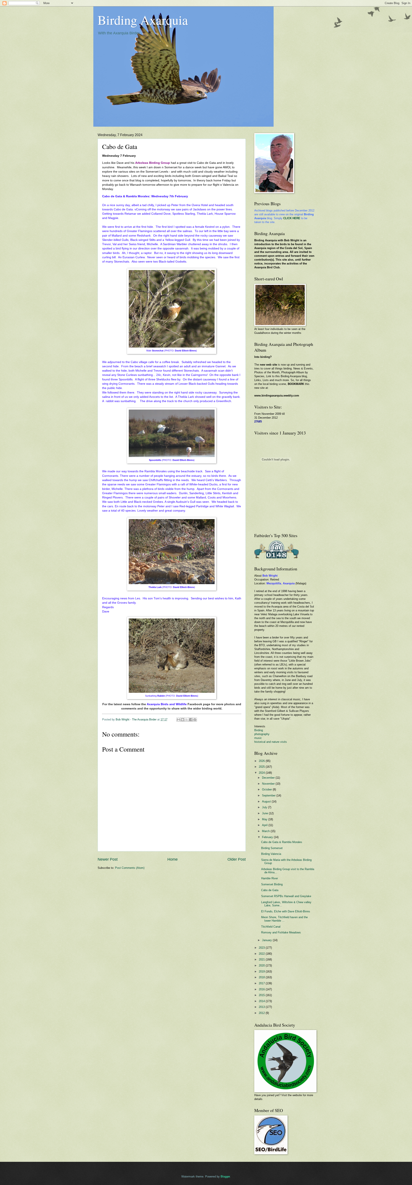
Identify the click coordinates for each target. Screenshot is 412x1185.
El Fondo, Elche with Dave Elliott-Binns (285, 911)
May (265, 819)
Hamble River (269, 878)
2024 (262, 772)
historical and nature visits (270, 741)
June (265, 813)
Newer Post (108, 859)
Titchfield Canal (270, 926)
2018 (262, 977)
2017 (262, 983)
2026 (262, 761)
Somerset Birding (272, 884)
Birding (258, 730)
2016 (262, 989)
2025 (262, 766)
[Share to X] (187, 719)
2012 (262, 1013)
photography (262, 734)
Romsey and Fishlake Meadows (281, 932)
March (266, 831)
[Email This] (178, 719)
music (258, 738)
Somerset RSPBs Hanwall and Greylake (286, 896)
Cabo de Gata (269, 890)
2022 (262, 953)
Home (172, 859)
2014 (262, 1001)
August (267, 801)
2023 (262, 947)
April (265, 825)
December (269, 777)
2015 (262, 995)
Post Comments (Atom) (129, 867)
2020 (262, 965)
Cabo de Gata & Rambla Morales (281, 842)
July (265, 807)
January (267, 940)
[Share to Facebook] (191, 719)
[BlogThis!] (182, 719)
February (268, 837)
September (269, 795)
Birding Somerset (272, 848)
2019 (262, 971)
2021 (262, 959)
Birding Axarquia (143, 19)
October (267, 789)
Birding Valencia (271, 853)
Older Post (236, 859)
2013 (262, 1007)
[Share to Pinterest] (195, 719)
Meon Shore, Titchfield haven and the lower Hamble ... (284, 919)
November (269, 783)
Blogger (225, 1176)
